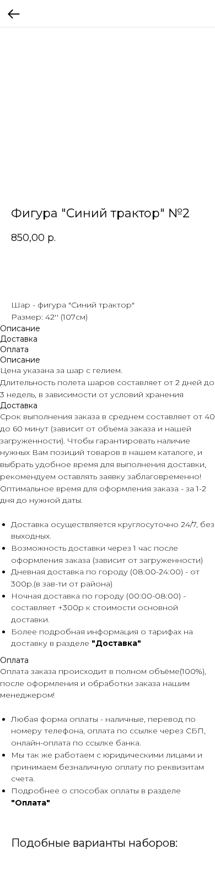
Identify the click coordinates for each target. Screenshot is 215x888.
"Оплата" (30, 803)
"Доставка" (116, 643)
